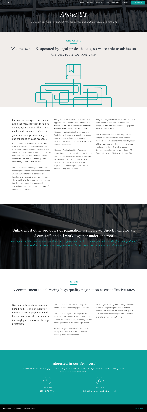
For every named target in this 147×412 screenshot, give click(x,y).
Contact (125, 3)
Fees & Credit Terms (112, 3)
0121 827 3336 (47, 391)
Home (82, 3)
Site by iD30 (139, 408)
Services (90, 3)
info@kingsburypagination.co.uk (99, 391)
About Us (99, 3)
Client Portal (138, 3)
